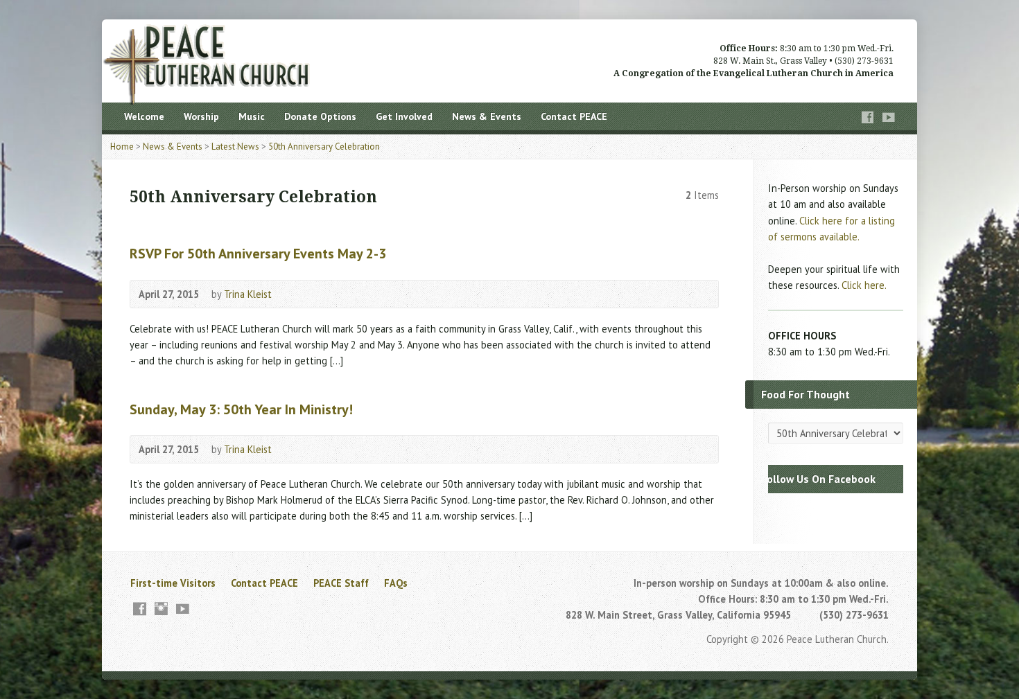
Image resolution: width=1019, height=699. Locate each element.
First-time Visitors (173, 583)
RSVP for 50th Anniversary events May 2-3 (258, 253)
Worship (201, 116)
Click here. (864, 285)
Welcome (144, 116)
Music (251, 116)
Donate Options (320, 116)
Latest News (235, 146)
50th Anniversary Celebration (324, 146)
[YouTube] (888, 117)
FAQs (396, 583)
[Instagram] (161, 608)
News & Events (486, 116)
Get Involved (404, 116)
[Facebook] (868, 117)
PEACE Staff (341, 583)
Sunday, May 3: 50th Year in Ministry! (241, 409)
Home (122, 146)
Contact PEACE (574, 116)
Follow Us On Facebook (818, 479)
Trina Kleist (248, 294)
